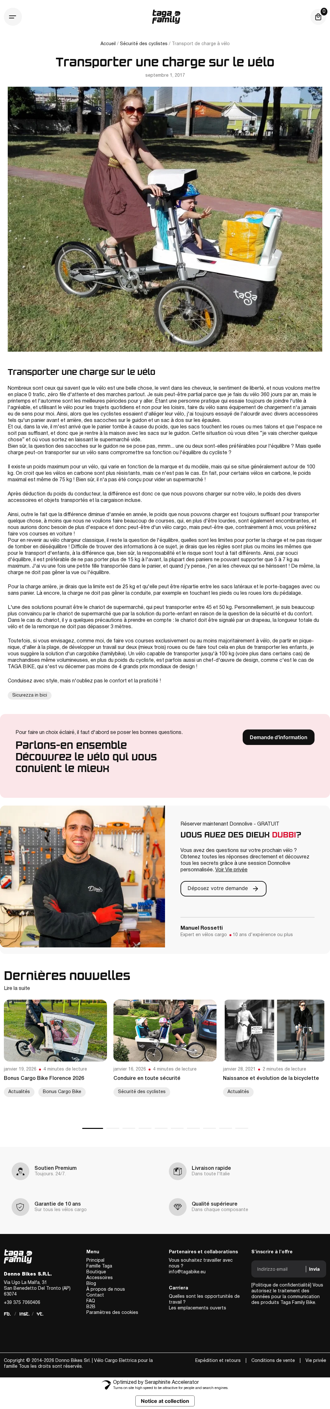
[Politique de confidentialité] (281, 1285)
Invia (314, 1269)
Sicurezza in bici (29, 695)
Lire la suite (17, 988)
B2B (90, 1307)
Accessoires (99, 1278)
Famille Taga (99, 1266)
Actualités (19, 1092)
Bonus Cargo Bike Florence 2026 (44, 1078)
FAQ (90, 1301)
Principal (95, 1260)
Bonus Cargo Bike (62, 1092)
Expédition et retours (218, 1361)
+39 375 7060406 (22, 1303)
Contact (95, 1295)
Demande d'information (278, 737)
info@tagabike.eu (187, 1272)
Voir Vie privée (231, 870)
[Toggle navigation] (13, 17)
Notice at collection (165, 1401)
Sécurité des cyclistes (144, 44)
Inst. (24, 1314)
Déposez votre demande (218, 888)
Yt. (40, 1314)
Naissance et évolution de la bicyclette (271, 1078)
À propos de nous (105, 1289)
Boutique (96, 1272)
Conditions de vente (273, 1361)
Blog (91, 1284)
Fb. (7, 1314)
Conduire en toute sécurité (146, 1078)
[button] (92, 1128)
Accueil (108, 44)
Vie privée (316, 1361)
